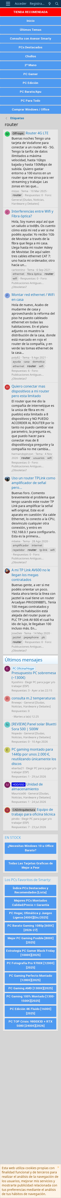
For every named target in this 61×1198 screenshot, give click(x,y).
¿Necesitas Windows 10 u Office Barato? (31, 848)
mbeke (16, 541)
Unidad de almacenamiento (27, 786)
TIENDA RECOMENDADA (30, 12)
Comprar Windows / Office (30, 109)
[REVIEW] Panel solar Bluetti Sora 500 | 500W (34, 726)
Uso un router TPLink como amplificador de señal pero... (33, 483)
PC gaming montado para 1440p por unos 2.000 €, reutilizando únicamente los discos (34, 756)
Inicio (30, 21)
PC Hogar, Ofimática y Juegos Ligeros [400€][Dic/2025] (30, 915)
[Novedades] (49, 3)
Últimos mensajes (23, 660)
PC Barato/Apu (30, 92)
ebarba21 (18, 768)
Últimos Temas (30, 30)
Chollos (30, 56)
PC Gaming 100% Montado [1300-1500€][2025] (31, 999)
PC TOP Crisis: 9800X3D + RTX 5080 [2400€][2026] (30, 1024)
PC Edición (30, 83)
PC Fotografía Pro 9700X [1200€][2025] (30, 965)
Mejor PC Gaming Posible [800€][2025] (31, 940)
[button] (8, 3)
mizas (15, 191)
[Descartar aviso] (57, 1167)
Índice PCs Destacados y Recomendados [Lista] (30, 890)
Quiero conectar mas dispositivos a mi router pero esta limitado (30, 391)
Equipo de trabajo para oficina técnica (33, 811)
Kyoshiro (17, 682)
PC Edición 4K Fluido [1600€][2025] (30, 1011)
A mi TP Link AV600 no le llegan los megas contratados (31, 575)
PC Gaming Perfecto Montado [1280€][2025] (30, 978)
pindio (16, 819)
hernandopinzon (22, 454)
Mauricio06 (19, 793)
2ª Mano (30, 65)
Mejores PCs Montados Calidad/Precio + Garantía (30, 903)
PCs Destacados (30, 47)
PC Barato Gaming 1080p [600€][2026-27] (30, 928)
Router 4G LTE (30, 133)
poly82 (16, 357)
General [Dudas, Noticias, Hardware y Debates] (28, 201)
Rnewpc (17, 702)
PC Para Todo (30, 101)
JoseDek (17, 633)
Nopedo (17, 733)
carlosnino (18, 270)
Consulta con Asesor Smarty (30, 38)
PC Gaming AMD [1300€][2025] (30, 988)
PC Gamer (30, 74)
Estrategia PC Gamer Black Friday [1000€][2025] (30, 953)
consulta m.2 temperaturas (33, 698)
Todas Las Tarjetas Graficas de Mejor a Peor (30, 865)
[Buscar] (56, 3)
